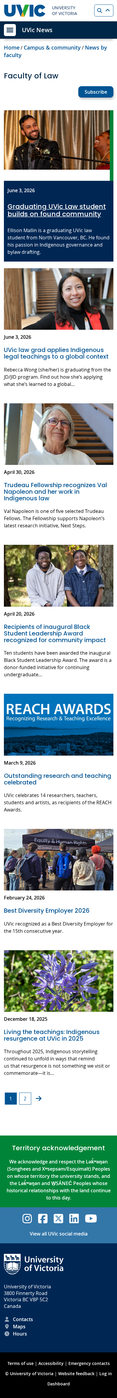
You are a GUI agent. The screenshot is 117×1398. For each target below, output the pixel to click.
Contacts (23, 1319)
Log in (105, 1373)
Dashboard (58, 1384)
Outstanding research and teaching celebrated (57, 779)
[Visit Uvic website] (25, 10)
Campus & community (52, 47)
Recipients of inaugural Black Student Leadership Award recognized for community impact (55, 633)
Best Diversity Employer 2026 (47, 910)
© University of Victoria (30, 1373)
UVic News (37, 30)
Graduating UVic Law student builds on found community (57, 210)
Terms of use (21, 1363)
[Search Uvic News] (103, 11)
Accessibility (51, 1363)
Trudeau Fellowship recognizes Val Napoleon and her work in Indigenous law (55, 492)
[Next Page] (38, 1098)
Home (12, 47)
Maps (19, 1326)
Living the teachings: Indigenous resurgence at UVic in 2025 (52, 1035)
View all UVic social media (59, 1233)
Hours (20, 1333)
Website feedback (76, 1373)
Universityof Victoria (64, 11)
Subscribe (96, 92)
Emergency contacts (89, 1363)
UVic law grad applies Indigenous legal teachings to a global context (56, 353)
